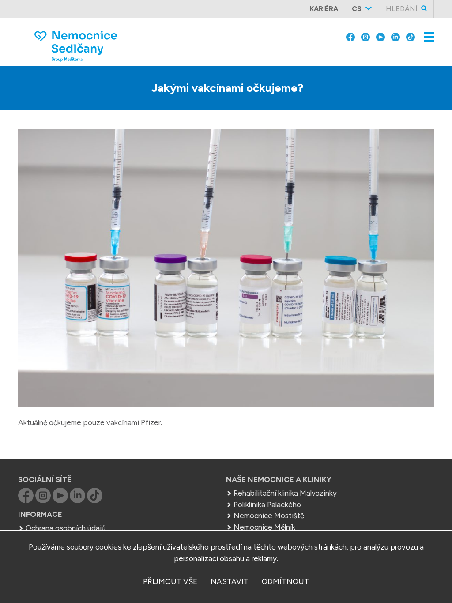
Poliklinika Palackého (267, 504)
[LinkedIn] (395, 36)
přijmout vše (170, 581)
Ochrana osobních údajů (65, 528)
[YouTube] (380, 36)
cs (357, 8)
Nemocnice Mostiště (269, 515)
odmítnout (285, 581)
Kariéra (323, 8)
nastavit (230, 581)
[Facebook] (350, 36)
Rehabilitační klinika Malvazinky (285, 493)
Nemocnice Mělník (264, 527)
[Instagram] (365, 36)
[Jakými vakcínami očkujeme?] (226, 269)
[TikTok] (410, 36)
